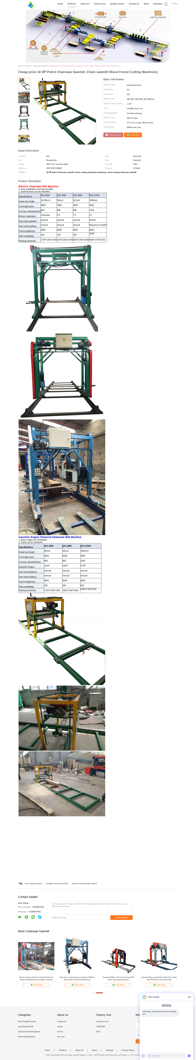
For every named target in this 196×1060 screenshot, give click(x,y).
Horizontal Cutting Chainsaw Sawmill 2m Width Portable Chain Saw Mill (36, 978)
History (60, 1027)
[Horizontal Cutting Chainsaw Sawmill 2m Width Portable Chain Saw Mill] (36, 956)
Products (72, 4)
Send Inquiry (121, 917)
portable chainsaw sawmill (57, 883)
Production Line (102, 1021)
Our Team (61, 1037)
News (146, 4)
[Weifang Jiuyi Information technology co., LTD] (31, 4)
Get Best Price (115, 135)
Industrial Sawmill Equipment (29, 1032)
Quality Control (117, 4)
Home (60, 4)
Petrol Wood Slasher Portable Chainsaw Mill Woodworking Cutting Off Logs (77, 978)
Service (60, 1032)
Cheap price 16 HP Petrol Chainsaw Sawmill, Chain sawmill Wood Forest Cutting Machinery (84, 66)
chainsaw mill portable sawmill (84, 883)
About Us (85, 4)
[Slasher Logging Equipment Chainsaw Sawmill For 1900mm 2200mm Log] (118, 956)
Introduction (61, 1021)
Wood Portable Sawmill (27, 1021)
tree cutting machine (33, 883)
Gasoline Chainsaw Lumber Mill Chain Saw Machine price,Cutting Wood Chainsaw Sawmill (159, 978)
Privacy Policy (128, 1050)
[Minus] (189, 997)
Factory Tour (100, 4)
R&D (98, 1032)
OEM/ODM (100, 1027)
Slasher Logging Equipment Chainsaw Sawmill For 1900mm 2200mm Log (118, 978)
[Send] (189, 1056)
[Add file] (143, 1056)
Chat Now (157, 4)
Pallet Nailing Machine (26, 1037)
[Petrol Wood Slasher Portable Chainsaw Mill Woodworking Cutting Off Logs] (77, 956)
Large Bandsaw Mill (25, 1027)
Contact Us (134, 4)
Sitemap (109, 1050)
